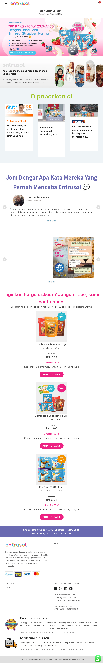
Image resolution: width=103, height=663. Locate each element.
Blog (7, 587)
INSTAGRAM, (38, 533)
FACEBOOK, (51, 533)
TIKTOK (67, 533)
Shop (56, 543)
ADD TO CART (52, 374)
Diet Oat (9, 583)
